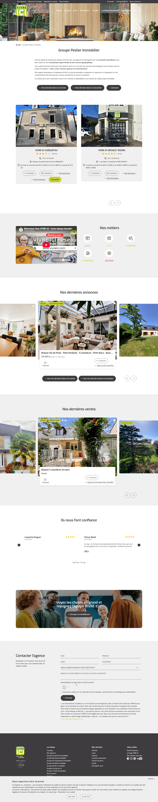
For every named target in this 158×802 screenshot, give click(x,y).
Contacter (30, 173)
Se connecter (140, 10)
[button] (46, 152)
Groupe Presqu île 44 (54, 769)
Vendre (59, 10)
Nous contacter (135, 1)
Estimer (94, 756)
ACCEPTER (86, 797)
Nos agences (21, 1)
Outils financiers (132, 750)
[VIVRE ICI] (21, 10)
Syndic (95, 10)
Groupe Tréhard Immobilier (56, 771)
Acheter (67, 10)
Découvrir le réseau (35, 1)
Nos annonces (64, 173)
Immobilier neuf (97, 766)
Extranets (110, 1)
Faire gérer (84, 10)
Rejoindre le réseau (50, 1)
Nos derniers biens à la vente (54, 88)
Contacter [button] (48, 173)
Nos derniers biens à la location (89, 88)
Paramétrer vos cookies (66, 792)
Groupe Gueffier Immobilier (56, 763)
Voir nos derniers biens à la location (98, 378)
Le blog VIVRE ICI (122, 1)
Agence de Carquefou (105, 365)
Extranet (114, 88)
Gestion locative (97, 761)
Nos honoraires (39, 179)
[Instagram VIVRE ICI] (131, 759)
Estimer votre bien (129, 10)
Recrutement (64, 1)
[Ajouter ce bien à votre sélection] (33, 306)
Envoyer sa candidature (80, 614)
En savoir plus (52, 792)
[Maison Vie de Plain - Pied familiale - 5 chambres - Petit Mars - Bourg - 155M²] (77, 330)
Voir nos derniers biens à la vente (61, 378)
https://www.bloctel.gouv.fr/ (71, 719)
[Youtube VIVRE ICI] (139, 759)
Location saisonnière (110, 10)
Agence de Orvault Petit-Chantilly (100, 482)
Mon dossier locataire (134, 756)
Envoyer (69, 698)
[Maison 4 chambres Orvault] (77, 447)
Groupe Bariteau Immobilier (56, 758)
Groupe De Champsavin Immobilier (59, 761)
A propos (50, 750)
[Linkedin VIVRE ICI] (134, 759)
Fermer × (151, 779)
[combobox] (101, 668)
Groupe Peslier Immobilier (56, 766)
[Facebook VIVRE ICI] (128, 759)
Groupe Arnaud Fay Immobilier (57, 756)
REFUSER (71, 797)
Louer (75, 10)
